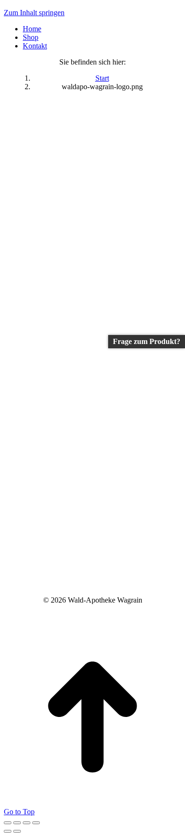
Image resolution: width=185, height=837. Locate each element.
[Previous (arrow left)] (7, 831)
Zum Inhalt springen (34, 13)
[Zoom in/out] (36, 822)
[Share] (17, 822)
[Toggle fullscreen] (26, 822)
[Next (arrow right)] (17, 831)
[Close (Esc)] (7, 822)
